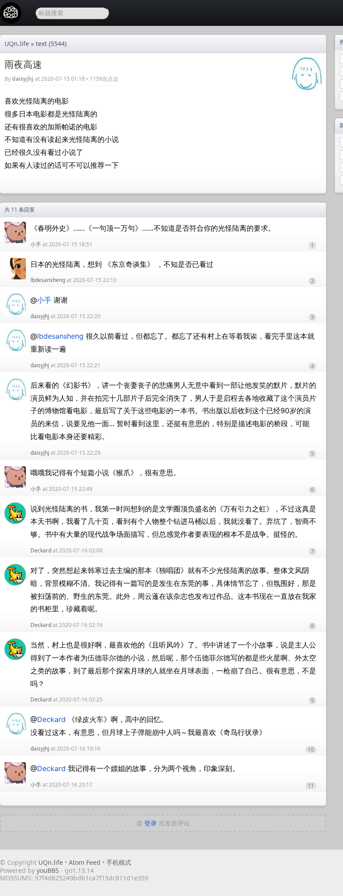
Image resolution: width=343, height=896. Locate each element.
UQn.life (16, 43)
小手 (35, 244)
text (41, 43)
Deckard (40, 550)
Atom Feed (84, 862)
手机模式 (118, 862)
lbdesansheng (47, 280)
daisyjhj (22, 79)
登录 (150, 823)
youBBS (49, 870)
